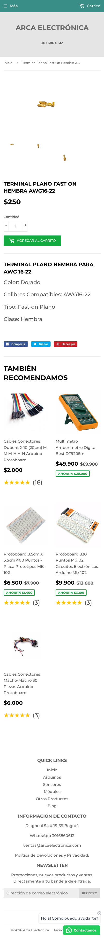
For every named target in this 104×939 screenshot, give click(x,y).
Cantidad (12, 217)
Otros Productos (52, 799)
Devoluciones (50, 855)
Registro (89, 893)
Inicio (8, 63)
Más (14, 6)
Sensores (52, 784)
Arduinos (52, 777)
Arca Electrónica (52, 27)
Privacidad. (78, 855)
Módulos (52, 791)
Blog (52, 806)
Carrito (93, 6)
